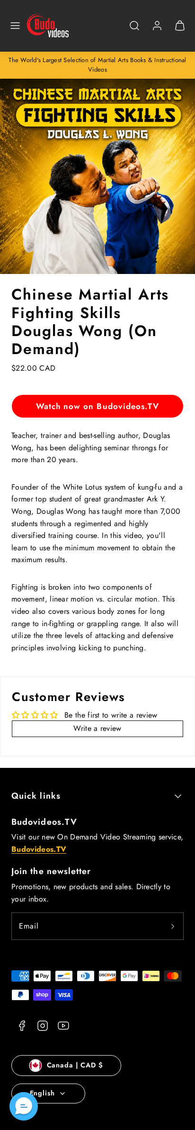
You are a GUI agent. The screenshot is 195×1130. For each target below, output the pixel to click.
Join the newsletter (51, 871)
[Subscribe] (172, 926)
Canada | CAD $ (75, 1065)
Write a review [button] (97, 728)
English (42, 1093)
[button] (15, 25)
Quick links (36, 796)
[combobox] (134, 30)
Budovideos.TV (44, 822)
